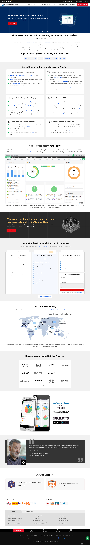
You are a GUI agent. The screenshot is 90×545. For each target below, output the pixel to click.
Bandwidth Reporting (38, 515)
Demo (38, 4)
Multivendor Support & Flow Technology (62, 121)
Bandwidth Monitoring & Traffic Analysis (23, 72)
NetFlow (27, 58)
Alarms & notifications (13, 266)
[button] (42, 31)
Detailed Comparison (45, 296)
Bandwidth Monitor (11, 515)
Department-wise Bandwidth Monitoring (15, 523)
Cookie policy (68, 535)
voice (33, 132)
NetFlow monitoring (39, 146)
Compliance (50, 535)
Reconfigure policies (15, 105)
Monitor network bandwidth (17, 75)
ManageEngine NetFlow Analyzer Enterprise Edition (60, 309)
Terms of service (34, 535)
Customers (72, 4)
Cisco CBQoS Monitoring (63, 523)
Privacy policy (59, 535)
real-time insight (16, 83)
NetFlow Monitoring (12, 516)
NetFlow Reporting (62, 518)
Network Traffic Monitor (63, 520)
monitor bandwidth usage (28, 152)
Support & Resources (62, 4)
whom (36, 48)
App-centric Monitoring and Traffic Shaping (24, 98)
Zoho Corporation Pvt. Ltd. (42, 541)
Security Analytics (66, 268)
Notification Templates (13, 268)
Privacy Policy (79, 292)
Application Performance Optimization (15, 518)
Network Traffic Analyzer (38, 516)
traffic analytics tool (30, 42)
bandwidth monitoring (44, 246)
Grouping (10, 272)
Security (43, 535)
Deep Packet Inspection (40, 280)
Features (33, 4)
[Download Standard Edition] (18, 258)
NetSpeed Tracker (39, 282)
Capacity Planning (66, 270)
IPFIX (40, 58)
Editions (53, 4)
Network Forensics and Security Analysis (62, 72)
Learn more (12, 23)
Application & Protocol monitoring (16, 264)
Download (81, 4)
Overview (27, 4)
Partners (72, 1)
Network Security (37, 518)
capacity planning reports (56, 103)
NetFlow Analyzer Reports (64, 522)
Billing (36, 266)
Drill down (12, 79)
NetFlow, (70, 130)
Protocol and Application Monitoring (40, 522)
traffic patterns (30, 75)
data (21, 128)
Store (68, 1)
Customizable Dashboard (38, 520)
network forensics (42, 50)
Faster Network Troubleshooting (14, 522)
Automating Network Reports (13, 520)
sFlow (34, 58)
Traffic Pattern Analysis (40, 276)
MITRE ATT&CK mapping (61, 81)
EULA (27, 535)
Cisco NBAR (29, 111)
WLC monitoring (39, 264)
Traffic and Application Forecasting (43, 272)
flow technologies (47, 42)
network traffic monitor (56, 46)
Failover (37, 284)
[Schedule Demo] (87, 538)
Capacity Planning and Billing (59, 98)
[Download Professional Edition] (45, 258)
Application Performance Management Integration (17, 274)
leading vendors (56, 128)
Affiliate (77, 1)
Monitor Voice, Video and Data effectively (23, 121)
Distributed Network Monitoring (69, 266)
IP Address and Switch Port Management (44, 268)
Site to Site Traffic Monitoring (64, 516)
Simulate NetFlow (39, 274)
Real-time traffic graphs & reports (15, 262)
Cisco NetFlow (62, 515)
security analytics (57, 77)
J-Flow (55, 58)
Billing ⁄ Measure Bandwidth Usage (40, 523)
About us (21, 535)
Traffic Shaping (38, 278)
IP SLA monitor (30, 126)
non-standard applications (28, 101)
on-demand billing (59, 113)
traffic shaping (27, 105)
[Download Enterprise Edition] (71, 258)
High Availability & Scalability (68, 264)
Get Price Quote (46, 4)
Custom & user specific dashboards (16, 270)
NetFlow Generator (39, 270)
